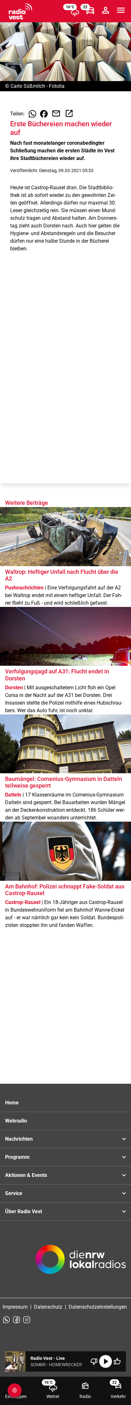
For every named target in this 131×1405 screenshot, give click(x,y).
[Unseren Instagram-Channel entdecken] (27, 1320)
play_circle (105, 1361)
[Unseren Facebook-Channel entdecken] (16, 1320)
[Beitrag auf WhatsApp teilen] (32, 114)
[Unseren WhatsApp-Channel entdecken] (6, 1320)
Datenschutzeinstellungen (98, 1307)
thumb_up (117, 1361)
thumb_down (94, 1361)
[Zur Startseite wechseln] (20, 11)
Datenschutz (48, 1307)
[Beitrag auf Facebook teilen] (44, 114)
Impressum (15, 1307)
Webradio (16, 1121)
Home (12, 1103)
